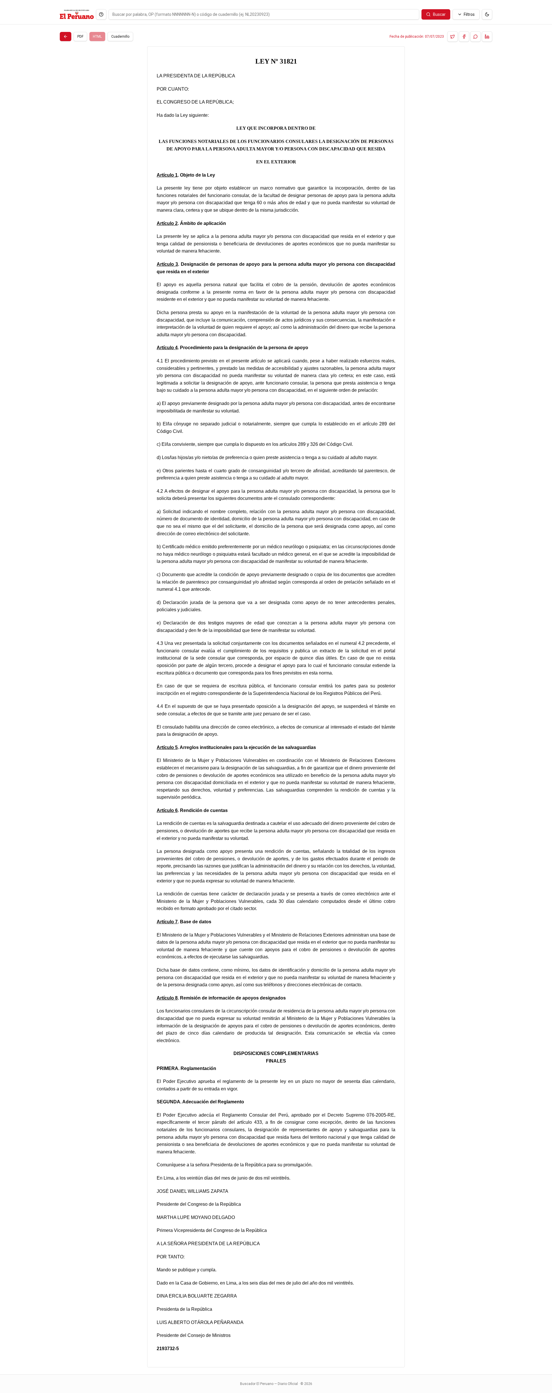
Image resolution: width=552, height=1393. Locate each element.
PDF (80, 37)
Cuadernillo (120, 37)
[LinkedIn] (487, 36)
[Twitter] (452, 36)
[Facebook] (464, 36)
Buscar (439, 14)
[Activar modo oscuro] (487, 14)
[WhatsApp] (475, 36)
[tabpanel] (276, 706)
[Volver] (65, 36)
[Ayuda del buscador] (101, 14)
